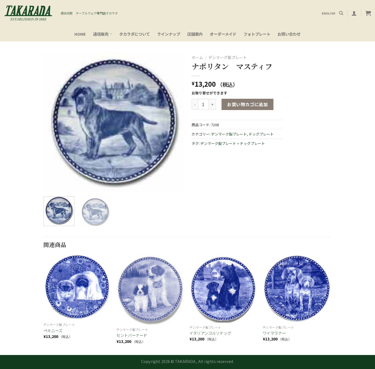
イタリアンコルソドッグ (210, 333)
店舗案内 (195, 34)
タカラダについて (134, 34)
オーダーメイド (223, 34)
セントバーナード (131, 335)
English (328, 13)
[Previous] (53, 122)
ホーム (197, 57)
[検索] (341, 13)
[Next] (174, 122)
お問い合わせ (289, 34)
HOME (80, 34)
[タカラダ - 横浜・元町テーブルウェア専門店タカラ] (28, 13)
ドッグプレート (261, 134)
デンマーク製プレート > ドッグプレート (232, 143)
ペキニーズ (52, 330)
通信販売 (100, 34)
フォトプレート (257, 34)
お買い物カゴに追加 (247, 104)
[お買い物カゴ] (368, 13)
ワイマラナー (274, 333)
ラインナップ (168, 34)
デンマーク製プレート (227, 57)
